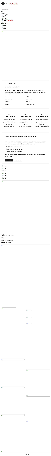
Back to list (3, 237)
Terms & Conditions (31, 364)
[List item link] (13, 330)
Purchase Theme (5, 355)
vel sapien (10, 142)
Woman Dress (4, 347)
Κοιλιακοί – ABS (36, 323)
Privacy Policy (29, 359)
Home (2, 13)
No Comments (45, 313)
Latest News (4, 352)
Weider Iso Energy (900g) (7, 411)
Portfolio (6, 13)
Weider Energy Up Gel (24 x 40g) (9, 383)
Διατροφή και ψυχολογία (38, 317)
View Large (2, 296)
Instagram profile (5, 342)
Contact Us (3, 350)
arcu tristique (18, 154)
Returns (28, 362)
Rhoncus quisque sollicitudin (10, 301)
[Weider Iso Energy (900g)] (13, 398)
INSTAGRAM (29, 446)
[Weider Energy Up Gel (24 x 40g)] (13, 370)
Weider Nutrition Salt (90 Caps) (8, 438)
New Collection (4, 345)
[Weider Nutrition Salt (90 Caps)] (13, 426)
